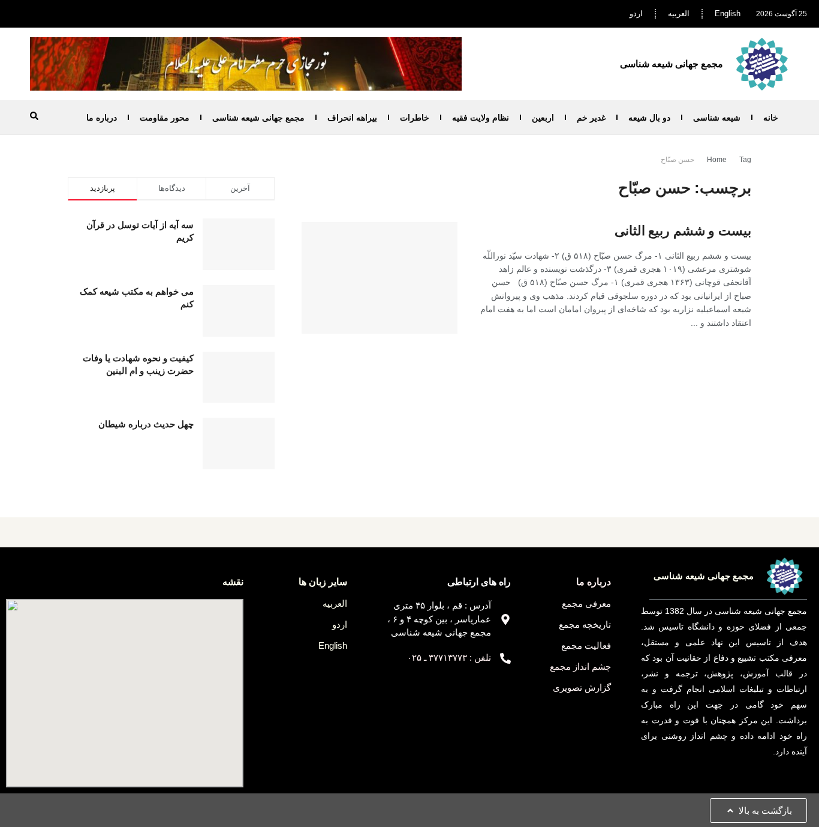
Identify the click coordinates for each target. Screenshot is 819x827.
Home (717, 159)
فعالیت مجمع (586, 645)
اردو (636, 13)
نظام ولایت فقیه (480, 117)
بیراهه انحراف (352, 117)
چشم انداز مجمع (580, 666)
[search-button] (34, 116)
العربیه (678, 13)
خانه (770, 117)
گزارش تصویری (582, 687)
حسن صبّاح (677, 159)
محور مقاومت (164, 117)
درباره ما (101, 117)
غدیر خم (591, 117)
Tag (745, 159)
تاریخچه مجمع (585, 624)
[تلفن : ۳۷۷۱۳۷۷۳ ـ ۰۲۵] (505, 658)
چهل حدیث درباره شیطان (146, 424)
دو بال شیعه (649, 117)
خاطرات (414, 117)
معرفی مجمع (586, 603)
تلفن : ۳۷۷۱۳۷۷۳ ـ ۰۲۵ (449, 657)
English (727, 13)
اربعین (543, 117)
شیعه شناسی (716, 117)
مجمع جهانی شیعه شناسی (258, 117)
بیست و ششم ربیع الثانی (683, 230)
